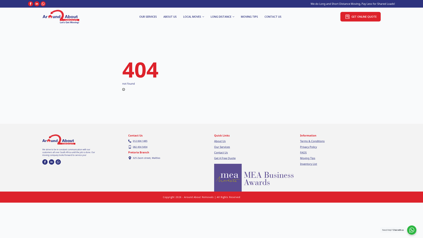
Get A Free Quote (225, 158)
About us (170, 17)
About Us (220, 141)
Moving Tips (249, 17)
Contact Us (221, 152)
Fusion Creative (250, 197)
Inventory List (308, 164)
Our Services (148, 17)
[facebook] (30, 3)
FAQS (303, 152)
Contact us (273, 17)
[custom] (43, 3)
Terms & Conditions (312, 141)
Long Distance (221, 17)
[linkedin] (36, 3)
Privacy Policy (308, 147)
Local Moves (192, 17)
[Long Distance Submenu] (234, 16)
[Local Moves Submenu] (204, 16)
